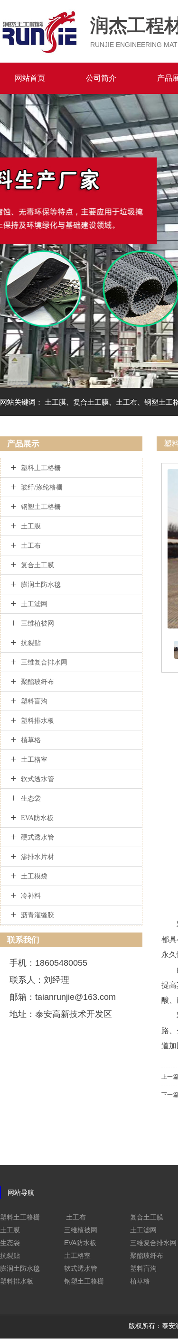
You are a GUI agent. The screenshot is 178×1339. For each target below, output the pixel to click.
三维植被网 (37, 623)
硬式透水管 (37, 837)
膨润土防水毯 (41, 584)
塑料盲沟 (34, 701)
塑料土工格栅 (41, 467)
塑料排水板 (37, 720)
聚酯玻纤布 (37, 681)
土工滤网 (34, 604)
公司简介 (101, 78)
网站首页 (30, 78)
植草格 (31, 740)
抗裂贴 (31, 642)
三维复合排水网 (44, 662)
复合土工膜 (37, 565)
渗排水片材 (37, 856)
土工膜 (31, 526)
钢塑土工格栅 (41, 506)
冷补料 (31, 895)
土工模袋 (34, 876)
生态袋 (31, 798)
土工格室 (34, 759)
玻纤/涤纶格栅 (42, 487)
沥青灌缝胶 (37, 915)
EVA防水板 (37, 818)
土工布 (31, 545)
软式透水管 (37, 779)
